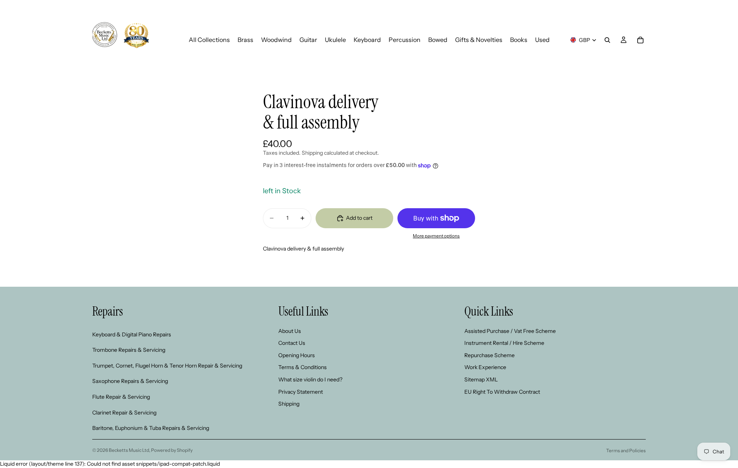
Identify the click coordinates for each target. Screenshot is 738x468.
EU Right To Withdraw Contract (502, 391)
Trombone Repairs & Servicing (128, 349)
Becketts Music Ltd (129, 450)
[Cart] (640, 40)
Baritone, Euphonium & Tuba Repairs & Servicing (150, 428)
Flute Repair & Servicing (121, 396)
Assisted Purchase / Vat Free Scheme (510, 330)
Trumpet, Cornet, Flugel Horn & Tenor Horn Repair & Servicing (167, 365)
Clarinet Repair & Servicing (124, 412)
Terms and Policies (626, 450)
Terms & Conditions (302, 367)
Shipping (288, 403)
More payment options (436, 236)
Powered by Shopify (172, 450)
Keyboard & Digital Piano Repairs (131, 334)
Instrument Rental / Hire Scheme (504, 342)
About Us (289, 330)
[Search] (607, 40)
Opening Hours (296, 355)
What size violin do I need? (310, 379)
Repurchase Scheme (489, 355)
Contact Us (291, 342)
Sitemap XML (481, 379)
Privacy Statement (300, 391)
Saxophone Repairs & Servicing (130, 381)
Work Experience (485, 367)
